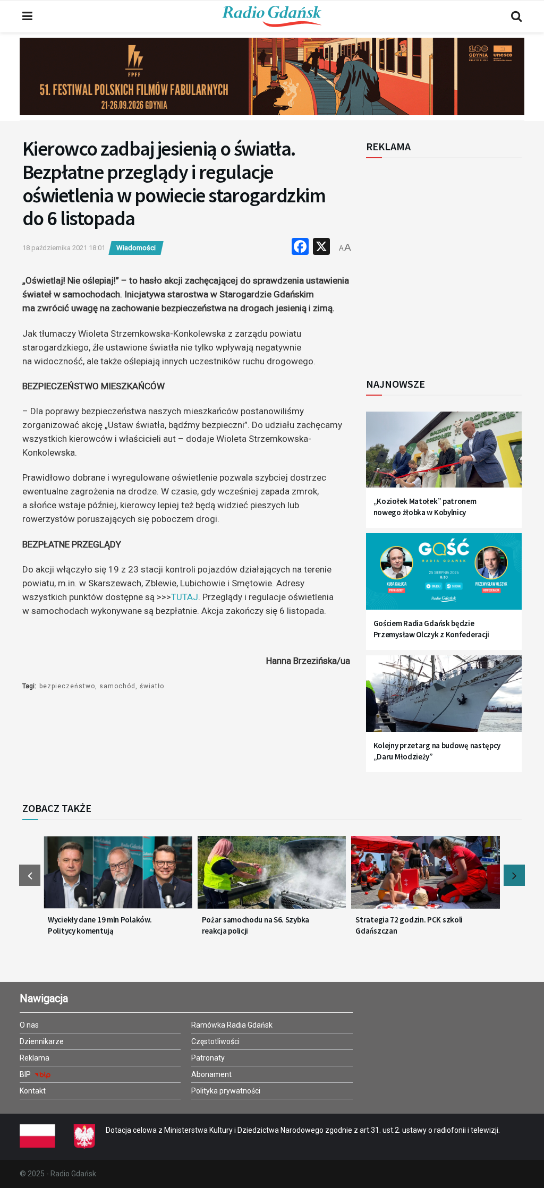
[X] (321, 248)
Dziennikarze (42, 1041)
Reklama (34, 1058)
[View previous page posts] (29, 875)
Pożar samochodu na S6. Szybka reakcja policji (255, 925)
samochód (117, 686)
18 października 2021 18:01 (63, 248)
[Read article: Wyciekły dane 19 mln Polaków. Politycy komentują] (118, 877)
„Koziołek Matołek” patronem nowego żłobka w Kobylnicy (425, 506)
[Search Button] (516, 16)
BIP (26, 1074)
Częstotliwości (215, 1041)
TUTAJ (184, 597)
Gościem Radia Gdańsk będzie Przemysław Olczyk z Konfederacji (431, 628)
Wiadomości (136, 248)
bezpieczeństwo (67, 686)
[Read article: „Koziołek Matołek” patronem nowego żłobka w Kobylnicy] (444, 455)
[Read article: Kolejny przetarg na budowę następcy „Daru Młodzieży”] (444, 698)
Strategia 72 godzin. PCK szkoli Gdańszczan (409, 925)
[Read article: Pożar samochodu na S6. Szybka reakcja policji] (272, 877)
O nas (29, 1025)
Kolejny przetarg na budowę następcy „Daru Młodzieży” (437, 751)
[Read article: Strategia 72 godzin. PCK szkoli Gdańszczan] (425, 877)
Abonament (211, 1074)
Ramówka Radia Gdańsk (232, 1025)
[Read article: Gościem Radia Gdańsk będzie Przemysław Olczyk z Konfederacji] (444, 576)
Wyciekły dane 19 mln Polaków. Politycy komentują (99, 925)
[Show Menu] (27, 16)
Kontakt (33, 1091)
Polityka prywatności (225, 1091)
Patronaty (208, 1058)
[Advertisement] (453, 261)
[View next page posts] (514, 875)
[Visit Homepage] (272, 16)
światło (152, 686)
